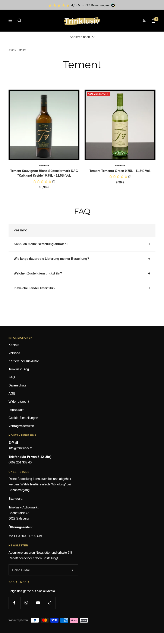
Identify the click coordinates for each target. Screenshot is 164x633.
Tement (44, 165)
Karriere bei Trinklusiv (24, 361)
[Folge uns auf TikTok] (50, 603)
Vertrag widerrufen (21, 426)
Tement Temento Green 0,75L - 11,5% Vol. (120, 171)
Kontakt (14, 345)
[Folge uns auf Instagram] (26, 603)
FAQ (12, 377)
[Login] (144, 20)
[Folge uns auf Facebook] (14, 603)
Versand (14, 353)
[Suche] (19, 20)
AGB (12, 393)
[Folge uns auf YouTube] (38, 603)
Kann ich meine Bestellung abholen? (41, 244)
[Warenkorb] (153, 21)
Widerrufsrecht (19, 401)
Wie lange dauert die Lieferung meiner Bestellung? (51, 258)
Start (12, 49)
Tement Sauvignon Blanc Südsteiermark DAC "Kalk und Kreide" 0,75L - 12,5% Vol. (44, 173)
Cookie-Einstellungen (23, 418)
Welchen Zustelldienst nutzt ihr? (38, 273)
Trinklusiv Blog (19, 369)
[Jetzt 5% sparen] (72, 569)
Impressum (17, 409)
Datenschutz (17, 385)
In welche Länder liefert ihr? (34, 288)
